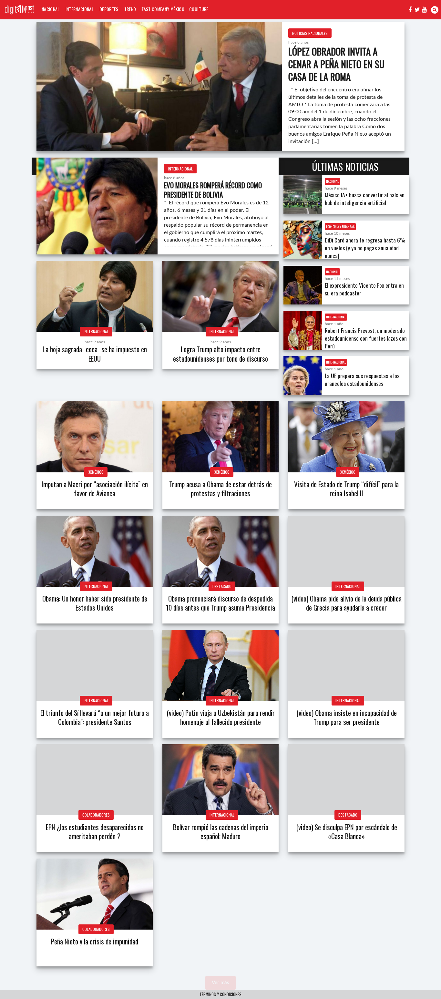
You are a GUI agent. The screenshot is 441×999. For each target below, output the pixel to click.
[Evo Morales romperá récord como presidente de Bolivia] (97, 206)
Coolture (199, 8)
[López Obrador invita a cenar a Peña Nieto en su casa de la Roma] (159, 86)
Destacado (221, 586)
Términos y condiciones (220, 994)
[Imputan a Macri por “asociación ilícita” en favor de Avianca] (94, 436)
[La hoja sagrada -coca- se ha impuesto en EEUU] (94, 296)
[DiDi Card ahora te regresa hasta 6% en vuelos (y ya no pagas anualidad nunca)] (302, 240)
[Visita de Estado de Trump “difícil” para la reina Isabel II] (346, 436)
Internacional (80, 8)
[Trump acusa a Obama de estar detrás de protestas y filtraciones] (220, 436)
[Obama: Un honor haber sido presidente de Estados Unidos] (94, 551)
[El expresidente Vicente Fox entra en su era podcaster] (302, 285)
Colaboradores (96, 815)
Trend (130, 8)
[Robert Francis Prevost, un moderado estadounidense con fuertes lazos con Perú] (302, 330)
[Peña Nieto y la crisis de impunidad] (94, 894)
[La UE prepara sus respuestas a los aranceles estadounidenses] (302, 375)
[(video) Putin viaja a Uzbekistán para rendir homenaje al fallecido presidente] (220, 665)
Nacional (51, 8)
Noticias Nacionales (310, 33)
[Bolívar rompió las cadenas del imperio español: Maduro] (220, 779)
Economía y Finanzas (340, 226)
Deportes (108, 8)
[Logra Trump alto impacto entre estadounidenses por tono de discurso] (220, 296)
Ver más (220, 982)
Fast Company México (163, 8)
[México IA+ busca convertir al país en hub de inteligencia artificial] (302, 194)
